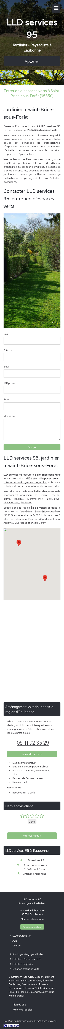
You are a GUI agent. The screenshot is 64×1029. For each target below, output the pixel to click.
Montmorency (35, 498)
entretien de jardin (14, 486)
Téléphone (9, 383)
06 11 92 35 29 (33, 742)
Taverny (18, 498)
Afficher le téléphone (34, 873)
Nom (6, 334)
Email (6, 366)
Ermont (43, 495)
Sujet (6, 399)
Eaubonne (26, 502)
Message (9, 416)
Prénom (8, 350)
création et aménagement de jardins (25, 482)
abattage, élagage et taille (43, 486)
